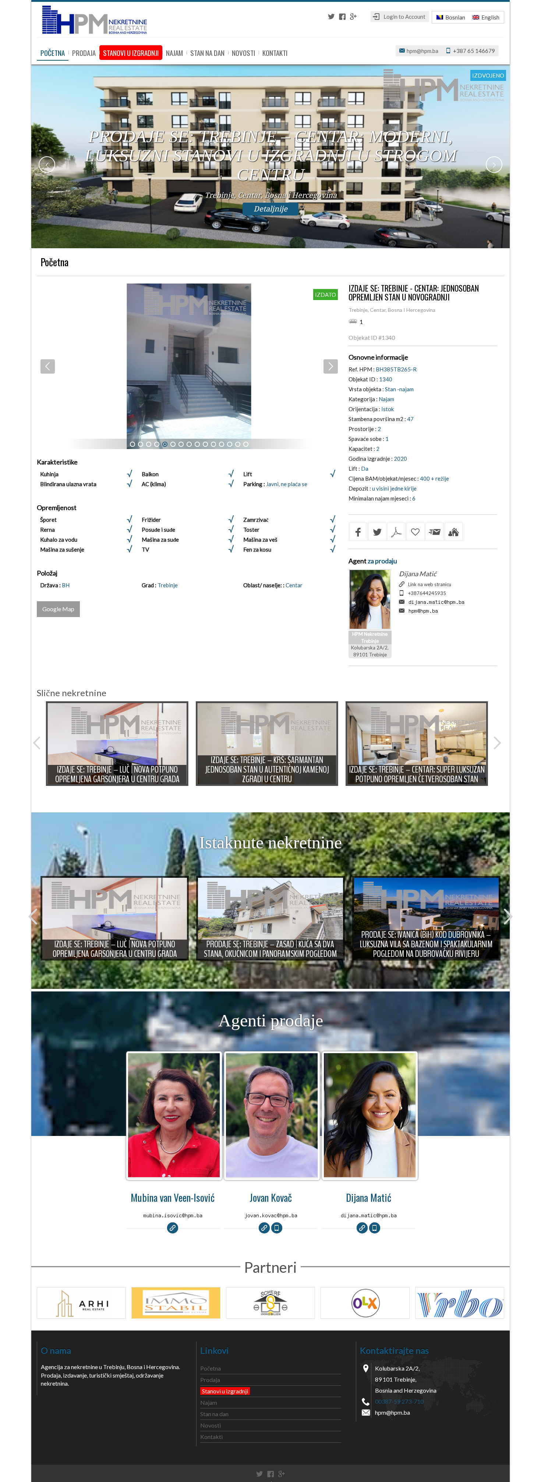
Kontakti (274, 52)
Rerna (47, 529)
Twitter (331, 16)
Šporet (48, 519)
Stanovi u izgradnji (131, 52)
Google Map (58, 608)
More (117, 743)
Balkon (150, 474)
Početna (52, 52)
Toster (251, 529)
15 (246, 444)
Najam (174, 52)
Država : (51, 585)
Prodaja (84, 52)
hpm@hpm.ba (422, 50)
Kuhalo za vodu (58, 539)
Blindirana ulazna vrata (68, 484)
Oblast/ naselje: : (264, 585)
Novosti (243, 52)
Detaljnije (270, 208)
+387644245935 (427, 593)
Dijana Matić (417, 574)
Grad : (150, 585)
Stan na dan (207, 52)
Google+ (353, 16)
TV (145, 549)
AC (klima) (154, 484)
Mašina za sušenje (62, 549)
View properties (174, 1117)
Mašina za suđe (160, 539)
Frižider (151, 519)
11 (213, 444)
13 (230, 444)
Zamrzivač (256, 519)
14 (238, 444)
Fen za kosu (257, 549)
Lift (247, 474)
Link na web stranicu (429, 584)
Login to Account (404, 16)
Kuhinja (49, 474)
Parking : (254, 484)
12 (221, 444)
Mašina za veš (260, 539)
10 (205, 444)
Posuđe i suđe (158, 529)
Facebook (342, 16)
